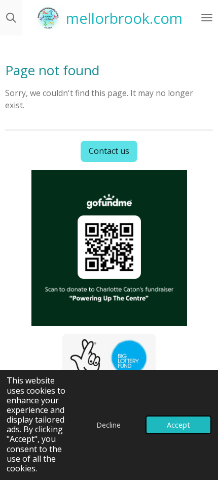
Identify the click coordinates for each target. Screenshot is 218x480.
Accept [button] (178, 425)
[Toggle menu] (207, 18)
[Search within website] (11, 18)
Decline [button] (108, 425)
